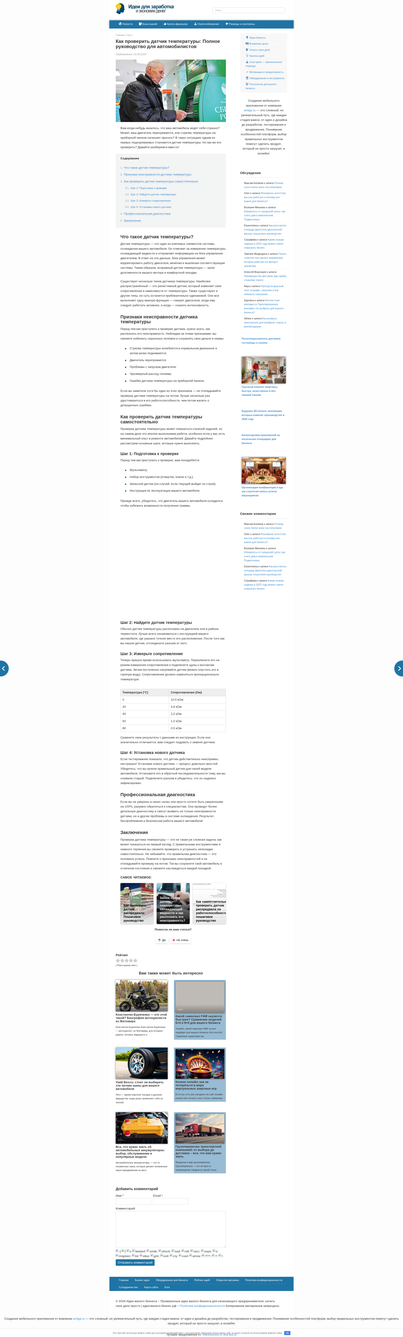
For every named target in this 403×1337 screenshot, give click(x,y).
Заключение (132, 220)
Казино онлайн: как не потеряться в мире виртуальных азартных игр (196, 1085)
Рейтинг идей (202, 1280)
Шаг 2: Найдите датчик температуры (153, 194)
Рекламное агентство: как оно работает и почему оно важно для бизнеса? (265, 197)
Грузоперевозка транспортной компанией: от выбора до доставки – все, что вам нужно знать (198, 1151)
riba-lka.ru (229, 1334)
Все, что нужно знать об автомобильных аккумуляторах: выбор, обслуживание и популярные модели (140, 1151)
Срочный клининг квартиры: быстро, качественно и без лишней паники (260, 391)
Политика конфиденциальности (263, 1280)
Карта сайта (151, 1287)
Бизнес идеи (142, 1280)
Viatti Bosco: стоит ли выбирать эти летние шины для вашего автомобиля (140, 1085)
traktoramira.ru (212, 1334)
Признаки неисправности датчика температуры (157, 174)
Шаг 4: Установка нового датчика (151, 207)
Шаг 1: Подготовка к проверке (149, 188)
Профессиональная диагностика (147, 213)
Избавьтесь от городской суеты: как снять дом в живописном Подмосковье (264, 215)
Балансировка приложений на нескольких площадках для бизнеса (261, 439)
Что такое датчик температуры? (146, 167)
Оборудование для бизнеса (172, 1280)
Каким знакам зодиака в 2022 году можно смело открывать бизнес (264, 243)
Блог (167, 1287)
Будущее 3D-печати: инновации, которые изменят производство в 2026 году (263, 415)
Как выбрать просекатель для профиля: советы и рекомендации (265, 322)
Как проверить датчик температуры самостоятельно (161, 181)
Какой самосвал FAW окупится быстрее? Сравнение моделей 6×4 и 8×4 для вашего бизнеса (199, 1019)
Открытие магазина (227, 1280)
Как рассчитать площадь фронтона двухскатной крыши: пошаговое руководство (265, 229)
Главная (124, 1280)
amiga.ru (250, 110)
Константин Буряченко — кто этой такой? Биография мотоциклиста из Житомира (141, 1018)
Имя (119, 1195)
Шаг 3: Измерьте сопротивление (151, 200)
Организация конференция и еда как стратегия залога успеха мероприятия (262, 491)
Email (158, 1195)
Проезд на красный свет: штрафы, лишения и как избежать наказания (263, 290)
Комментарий (125, 1208)
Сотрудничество (128, 1287)
